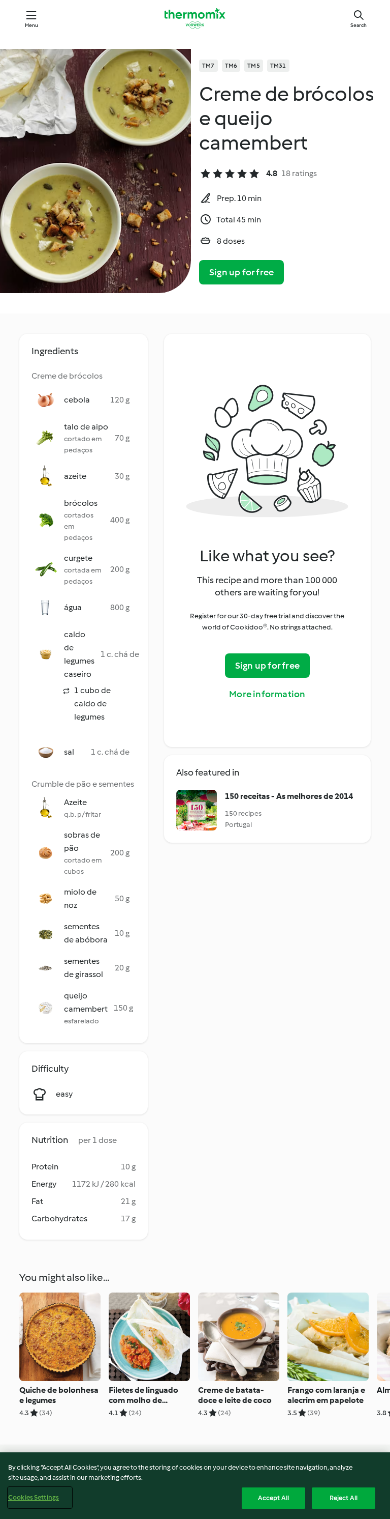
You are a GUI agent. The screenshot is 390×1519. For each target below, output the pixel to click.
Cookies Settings (33, 1497)
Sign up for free (241, 272)
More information (267, 694)
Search (358, 25)
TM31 (278, 65)
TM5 (253, 65)
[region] (195, 1485)
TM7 (208, 65)
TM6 (231, 65)
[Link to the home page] (195, 18)
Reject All (344, 1498)
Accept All (273, 1498)
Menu (32, 25)
